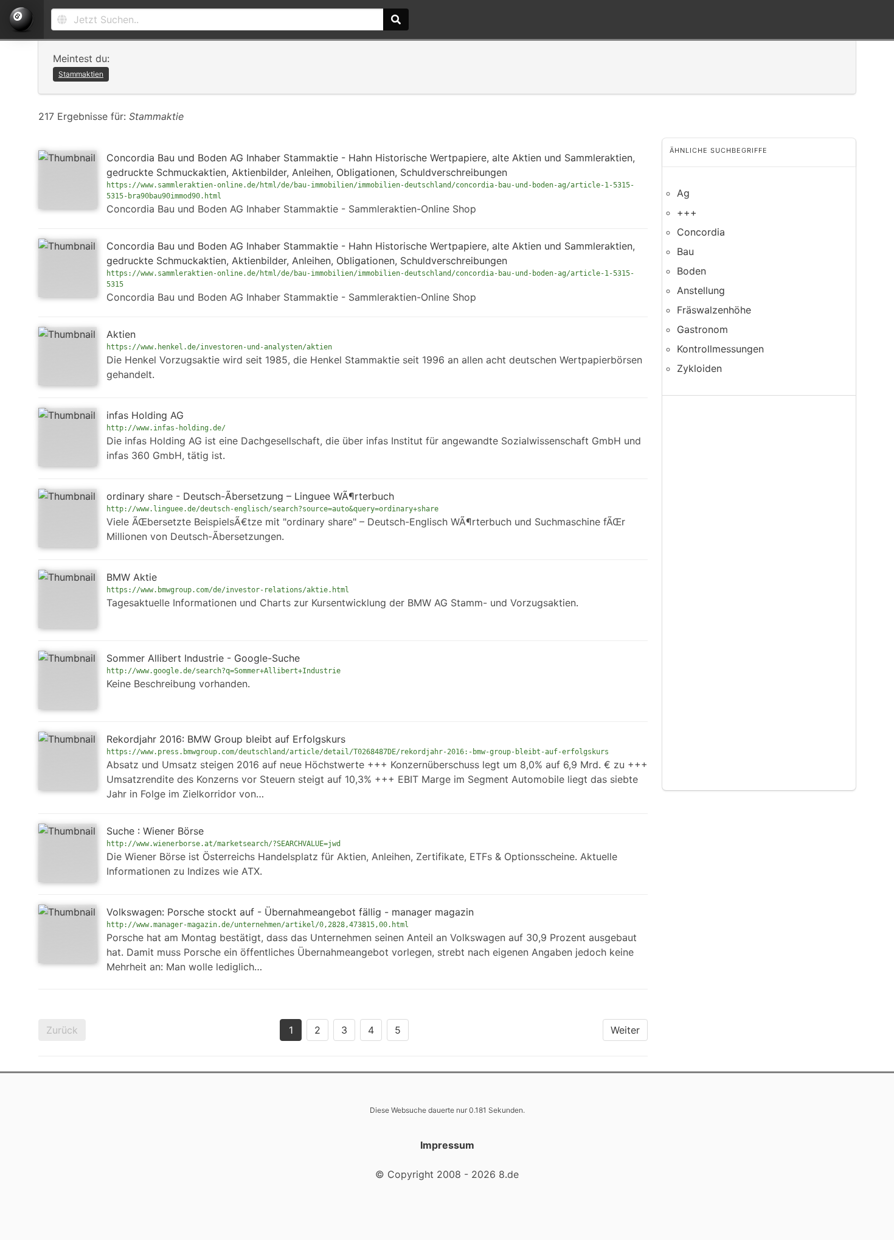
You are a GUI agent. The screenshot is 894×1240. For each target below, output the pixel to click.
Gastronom (702, 329)
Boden (691, 271)
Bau (685, 251)
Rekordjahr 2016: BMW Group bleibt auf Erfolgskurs (225, 739)
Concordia (701, 232)
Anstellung (701, 290)
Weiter (625, 1030)
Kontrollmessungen (720, 349)
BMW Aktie (131, 577)
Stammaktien (80, 74)
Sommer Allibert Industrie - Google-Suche (203, 658)
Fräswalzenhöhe (714, 310)
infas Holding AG (145, 415)
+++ (687, 212)
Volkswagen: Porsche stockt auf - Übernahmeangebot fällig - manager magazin (290, 912)
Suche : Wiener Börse (155, 831)
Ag (683, 193)
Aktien (121, 334)
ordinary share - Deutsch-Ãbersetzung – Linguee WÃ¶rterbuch (250, 496)
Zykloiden (699, 368)
